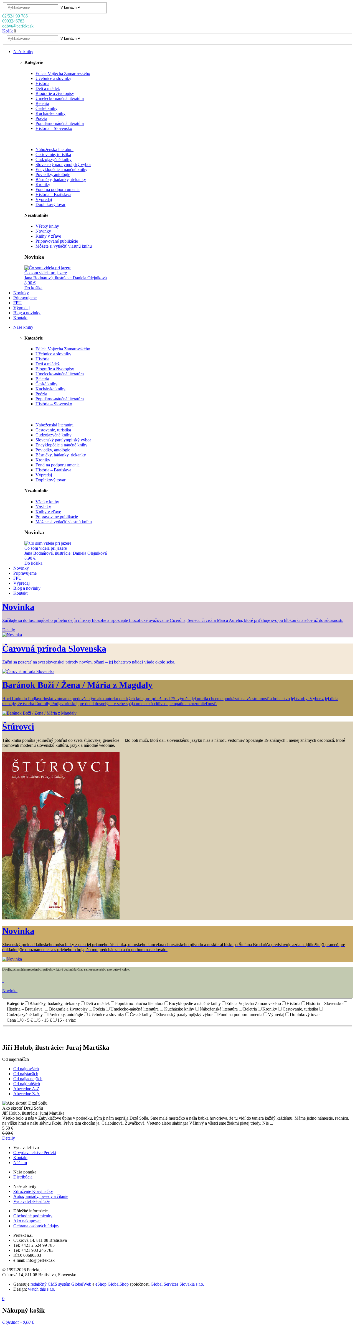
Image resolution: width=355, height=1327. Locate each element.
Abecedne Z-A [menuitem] (26, 1093)
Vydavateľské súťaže (31, 1201)
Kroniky (43, 184)
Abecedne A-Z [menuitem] (26, 1088)
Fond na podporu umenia (58, 189)
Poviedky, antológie (53, 174)
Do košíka (33, 287)
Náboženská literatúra (54, 149)
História (42, 83)
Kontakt (20, 1157)
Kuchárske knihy (50, 113)
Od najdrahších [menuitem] (26, 1083)
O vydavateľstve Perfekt (34, 1152)
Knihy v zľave (48, 236)
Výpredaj (44, 199)
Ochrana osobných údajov (36, 1225)
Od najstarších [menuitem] (25, 1073)
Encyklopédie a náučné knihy (61, 169)
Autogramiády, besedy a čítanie (40, 1196)
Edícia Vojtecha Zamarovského (63, 73)
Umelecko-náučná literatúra (60, 98)
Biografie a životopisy (55, 93)
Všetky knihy (47, 226)
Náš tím (20, 1162)
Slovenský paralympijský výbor (63, 164)
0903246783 (14, 21)
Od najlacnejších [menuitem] (27, 1078)
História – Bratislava (53, 194)
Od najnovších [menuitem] (26, 1068)
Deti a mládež (48, 88)
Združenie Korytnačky (33, 1191)
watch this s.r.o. (41, 1289)
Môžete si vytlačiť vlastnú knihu (64, 246)
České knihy (46, 108)
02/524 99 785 (15, 16)
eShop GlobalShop (112, 1284)
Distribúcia (22, 1177)
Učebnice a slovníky (53, 78)
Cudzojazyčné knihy (54, 159)
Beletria (42, 103)
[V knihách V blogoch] (70, 7)
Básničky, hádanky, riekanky (61, 179)
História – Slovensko (54, 128)
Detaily (8, 1138)
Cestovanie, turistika (53, 154)
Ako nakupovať (27, 1220)
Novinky (43, 231)
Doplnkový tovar (50, 204)
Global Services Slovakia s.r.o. (177, 1284)
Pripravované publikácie (57, 241)
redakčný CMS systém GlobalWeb (61, 1284)
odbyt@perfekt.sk (18, 26)
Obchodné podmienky (32, 1215)
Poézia (41, 118)
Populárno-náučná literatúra (60, 123)
